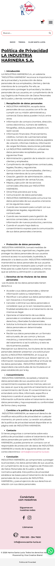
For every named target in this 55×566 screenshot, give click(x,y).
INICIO (12, 42)
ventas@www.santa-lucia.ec (35, 452)
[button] (51, 22)
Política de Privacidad (27, 562)
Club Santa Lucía (36, 42)
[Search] (50, 33)
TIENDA (21, 42)
